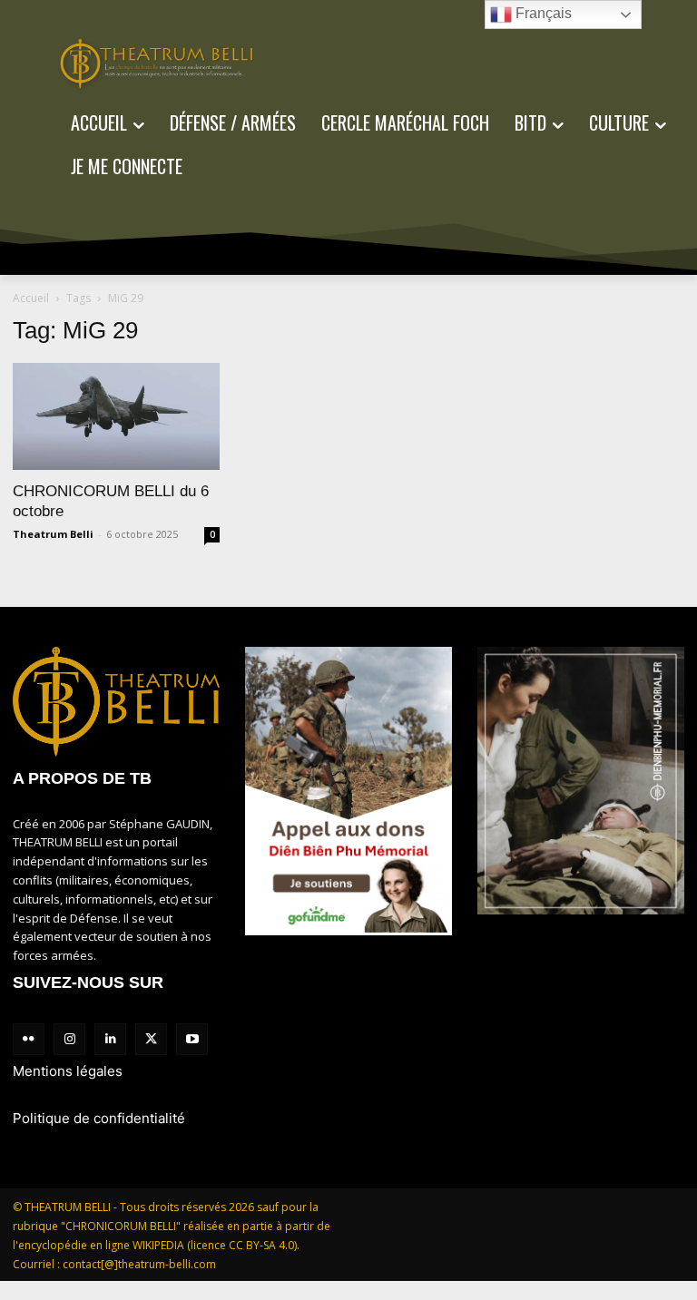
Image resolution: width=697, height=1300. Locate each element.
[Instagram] (69, 1039)
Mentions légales (68, 1071)
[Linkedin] (110, 1039)
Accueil (31, 298)
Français (542, 13)
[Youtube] (192, 1039)
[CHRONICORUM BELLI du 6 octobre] (116, 416)
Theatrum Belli (53, 534)
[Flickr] (28, 1039)
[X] (151, 1039)
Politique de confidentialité (99, 1118)
